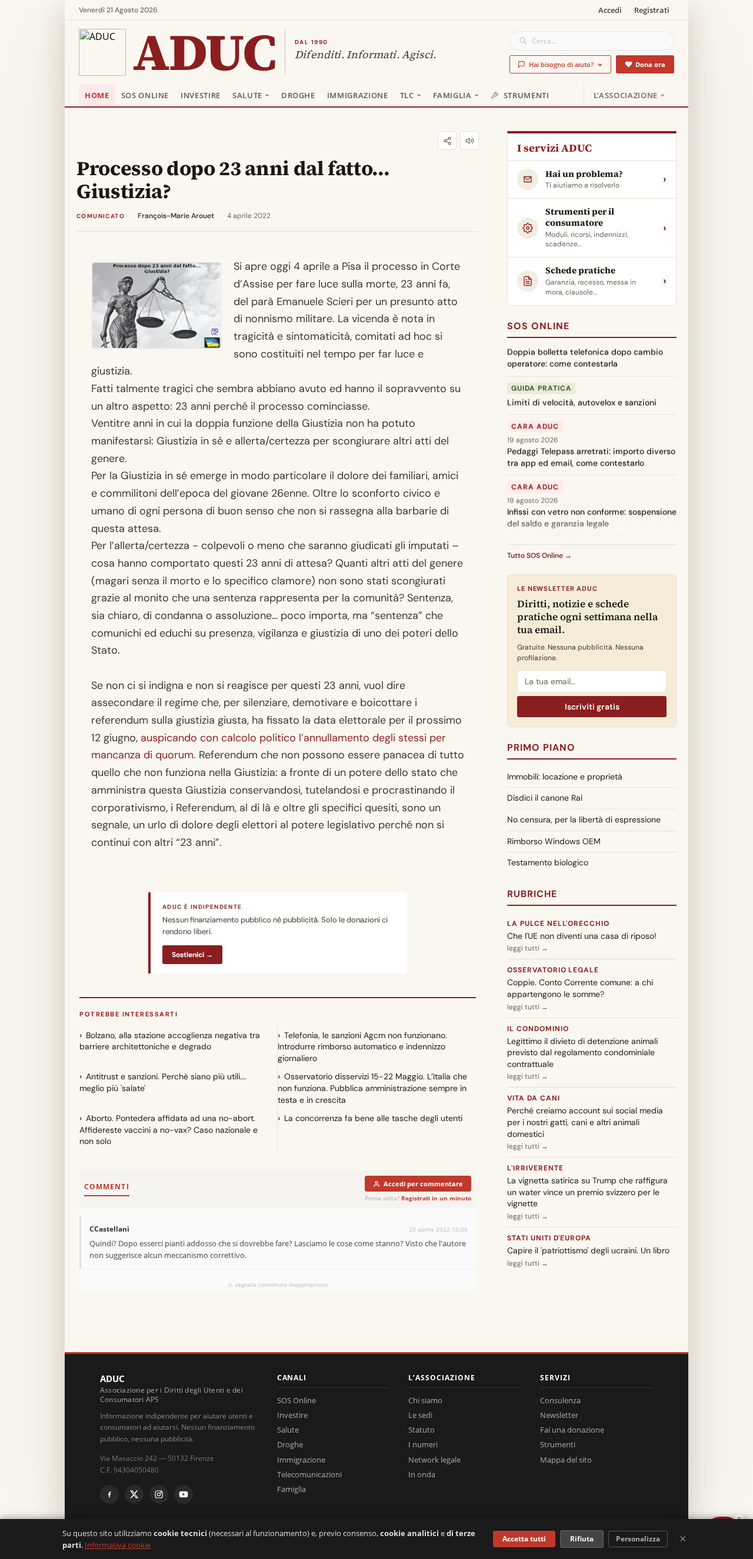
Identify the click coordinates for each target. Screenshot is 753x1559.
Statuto (421, 1429)
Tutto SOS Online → (539, 555)
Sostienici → (192, 954)
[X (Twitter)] (134, 1494)
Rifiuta (582, 1539)
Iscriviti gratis (592, 706)
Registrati (651, 10)
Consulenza (560, 1400)
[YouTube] (183, 1494)
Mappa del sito (566, 1459)
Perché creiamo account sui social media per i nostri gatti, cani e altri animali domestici (585, 1122)
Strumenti (526, 95)
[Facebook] (109, 1494)
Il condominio (537, 1028)
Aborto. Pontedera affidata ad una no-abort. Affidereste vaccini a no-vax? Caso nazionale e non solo (168, 1129)
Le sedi (420, 1415)
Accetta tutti (524, 1539)
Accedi (610, 10)
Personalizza (638, 1539)
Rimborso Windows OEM (554, 841)
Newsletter (559, 1415)
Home (97, 95)
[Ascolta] (469, 140)
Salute (247, 95)
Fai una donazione (572, 1429)
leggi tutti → (527, 948)
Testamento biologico (547, 862)
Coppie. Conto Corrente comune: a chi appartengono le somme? (580, 988)
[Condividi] (447, 140)
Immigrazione (357, 95)
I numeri (423, 1444)
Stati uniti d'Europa (549, 1238)
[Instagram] (158, 1494)
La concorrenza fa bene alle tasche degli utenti (373, 1118)
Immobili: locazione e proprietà (564, 776)
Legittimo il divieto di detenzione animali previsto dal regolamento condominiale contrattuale (582, 1052)
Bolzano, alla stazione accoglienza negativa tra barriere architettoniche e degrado (169, 1041)
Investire (201, 95)
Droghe (298, 95)
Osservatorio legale (553, 970)
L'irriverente (535, 1168)
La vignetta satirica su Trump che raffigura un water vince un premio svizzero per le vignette (587, 1192)
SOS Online (145, 95)
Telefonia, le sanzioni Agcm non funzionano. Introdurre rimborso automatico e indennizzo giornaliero (362, 1046)
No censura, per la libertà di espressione (584, 819)
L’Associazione (626, 95)
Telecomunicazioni (309, 1474)
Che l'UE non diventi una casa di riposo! (582, 936)
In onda (421, 1474)
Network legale (434, 1459)
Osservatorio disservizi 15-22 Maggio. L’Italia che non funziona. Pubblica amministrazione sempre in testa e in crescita (372, 1088)
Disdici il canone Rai (544, 797)
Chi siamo (425, 1400)
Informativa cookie (118, 1545)
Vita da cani (533, 1098)
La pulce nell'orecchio (558, 923)
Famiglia (452, 95)
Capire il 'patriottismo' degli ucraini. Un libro (588, 1250)
